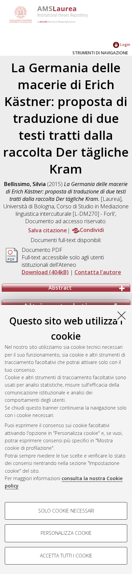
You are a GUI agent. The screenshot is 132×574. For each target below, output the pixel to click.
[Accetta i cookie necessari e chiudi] (121, 315)
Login (124, 44)
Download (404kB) (45, 272)
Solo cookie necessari (66, 510)
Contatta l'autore (97, 272)
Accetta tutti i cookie (66, 555)
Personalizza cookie (66, 533)
